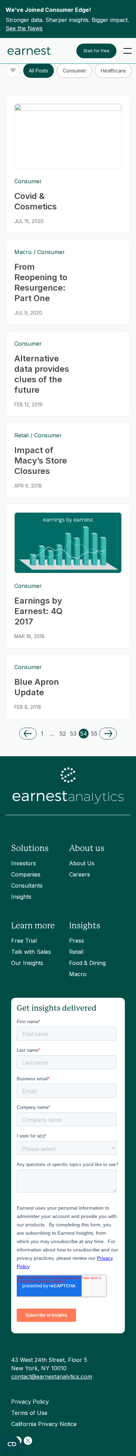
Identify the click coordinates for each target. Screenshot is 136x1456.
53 (73, 733)
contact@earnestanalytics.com (51, 1376)
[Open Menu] (127, 51)
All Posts (38, 71)
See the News (24, 28)
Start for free (96, 50)
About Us (82, 863)
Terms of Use (29, 1412)
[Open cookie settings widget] (11, 1444)
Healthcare (113, 71)
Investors (23, 863)
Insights (21, 896)
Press (76, 940)
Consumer (74, 71)
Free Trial (24, 940)
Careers (79, 874)
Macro (77, 974)
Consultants (27, 885)
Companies (25, 874)
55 (94, 733)
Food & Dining (87, 962)
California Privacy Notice (44, 1423)
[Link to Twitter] (28, 1440)
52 (63, 733)
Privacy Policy (30, 1401)
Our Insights (27, 962)
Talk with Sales (31, 951)
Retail (76, 951)
